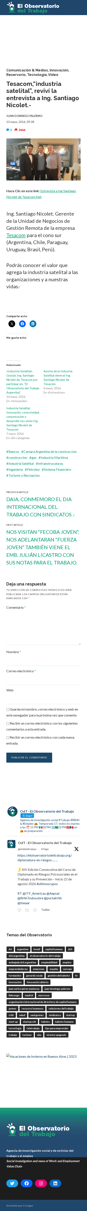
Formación (15, 975)
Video (53, 75)
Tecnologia (15, 1028)
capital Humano (54, 949)
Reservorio (16, 75)
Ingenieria (15, 469)
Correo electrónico (21, 671)
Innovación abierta (37, 982)
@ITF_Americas (34, 893)
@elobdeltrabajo (27, 849)
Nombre (13, 652)
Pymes (12, 1008)
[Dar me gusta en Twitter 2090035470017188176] (36, 910)
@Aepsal (52, 893)
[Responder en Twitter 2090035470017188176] (20, 910)
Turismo (27, 1034)
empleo (67, 962)
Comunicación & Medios (27, 70)
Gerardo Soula (34, 975)
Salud (22, 1015)
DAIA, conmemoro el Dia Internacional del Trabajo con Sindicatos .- (40, 506)
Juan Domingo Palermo (58, 988)
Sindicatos (55, 1015)
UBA (39, 1034)
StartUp (70, 1015)
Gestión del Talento (59, 975)
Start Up (13, 1021)
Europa (67, 969)
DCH (70, 949)
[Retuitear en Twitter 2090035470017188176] (28, 910)
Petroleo (33, 469)
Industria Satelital (21, 463)
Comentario (16, 607)
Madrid (29, 995)
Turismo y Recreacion (24, 475)
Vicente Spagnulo (56, 1034)
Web (10, 690)
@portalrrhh (53, 898)
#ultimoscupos (47, 884)
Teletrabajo (33, 1028)
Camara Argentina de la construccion (50, 451)
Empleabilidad (49, 962)
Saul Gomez (37, 1015)
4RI (10, 949)
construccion (17, 457)
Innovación (59, 70)
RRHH (11, 1015)
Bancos (13, 451)
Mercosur (44, 995)
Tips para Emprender (56, 1028)
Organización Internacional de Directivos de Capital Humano (43, 1001)
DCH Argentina (16, 955)
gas (34, 457)
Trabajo (13, 1034)
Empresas (38, 969)
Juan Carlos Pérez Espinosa (24, 988)
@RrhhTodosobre (30, 898)
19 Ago (45, 849)
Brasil (37, 949)
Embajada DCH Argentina (22, 962)
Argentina (22, 949)
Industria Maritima (54, 457)
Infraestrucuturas (50, 463)
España (54, 969)
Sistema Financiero (57, 469)
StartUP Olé (29, 1021)
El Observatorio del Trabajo (45, 955)
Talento (45, 1021)
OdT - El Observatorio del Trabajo (45, 843)
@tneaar (24, 903)
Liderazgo (14, 995)
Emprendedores (18, 969)
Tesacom (16, 235)
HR (76, 975)
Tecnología (37, 75)
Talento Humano (64, 1021)
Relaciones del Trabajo (61, 1008)
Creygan (28, 1205)
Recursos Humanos (32, 1008)
